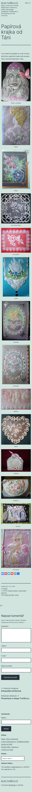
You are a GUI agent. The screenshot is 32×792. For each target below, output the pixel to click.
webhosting (15, 767)
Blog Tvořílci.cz (9, 3)
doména (7, 767)
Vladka (5, 588)
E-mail (3, 656)
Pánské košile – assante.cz (10, 747)
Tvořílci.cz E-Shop (7, 750)
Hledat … (4, 718)
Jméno (4, 646)
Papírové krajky (12, 591)
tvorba (17, 595)
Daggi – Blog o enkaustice (9, 739)
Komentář (5, 626)
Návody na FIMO (6, 744)
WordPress (12, 785)
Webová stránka (6, 666)
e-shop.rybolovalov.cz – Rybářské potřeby (15, 742)
